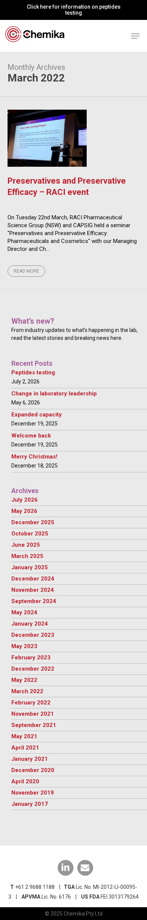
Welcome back (31, 435)
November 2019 (32, 792)
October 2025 (29, 533)
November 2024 (32, 590)
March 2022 (27, 691)
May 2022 (24, 680)
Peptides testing (33, 372)
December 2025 (32, 522)
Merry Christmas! (34, 456)
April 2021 (25, 747)
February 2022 (31, 702)
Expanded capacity (36, 414)
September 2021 (33, 725)
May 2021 (24, 736)
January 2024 (29, 623)
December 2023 (32, 635)
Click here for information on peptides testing (74, 10)
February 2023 (31, 657)
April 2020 (25, 781)
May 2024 (24, 612)
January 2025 (29, 567)
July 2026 (24, 499)
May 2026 (24, 511)
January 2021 (29, 759)
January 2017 (29, 804)
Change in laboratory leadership (54, 393)
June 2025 (25, 544)
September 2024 (33, 601)
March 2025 (27, 556)
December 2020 (32, 770)
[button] (135, 36)
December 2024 (32, 578)
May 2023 (24, 646)
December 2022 (32, 668)
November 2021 (32, 713)
